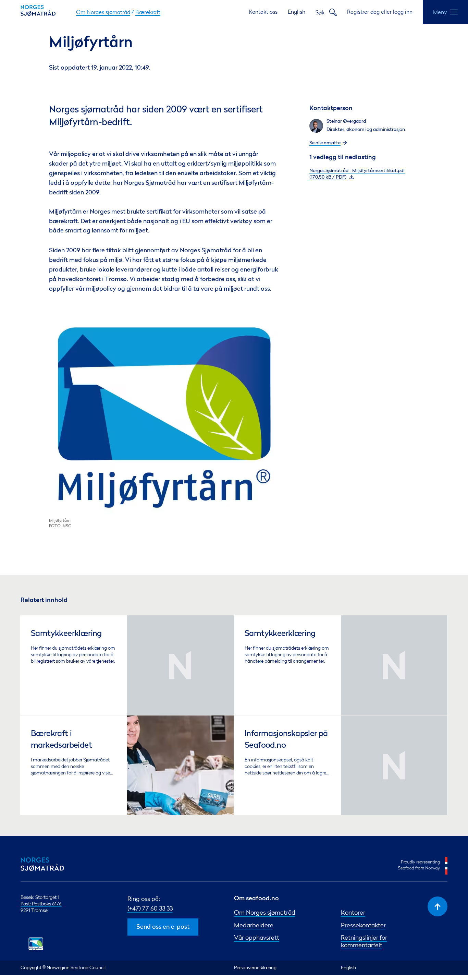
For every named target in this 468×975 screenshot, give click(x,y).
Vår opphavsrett (256, 937)
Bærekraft (147, 12)
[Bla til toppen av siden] (437, 906)
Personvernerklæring (255, 967)
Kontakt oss (263, 11)
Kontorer (353, 912)
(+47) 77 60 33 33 (150, 908)
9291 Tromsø (34, 910)
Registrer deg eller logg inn (379, 11)
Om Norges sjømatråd (103, 12)
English (296, 11)
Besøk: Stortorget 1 (40, 897)
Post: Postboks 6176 (41, 903)
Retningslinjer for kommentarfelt (364, 941)
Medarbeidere (253, 925)
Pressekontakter (363, 925)
